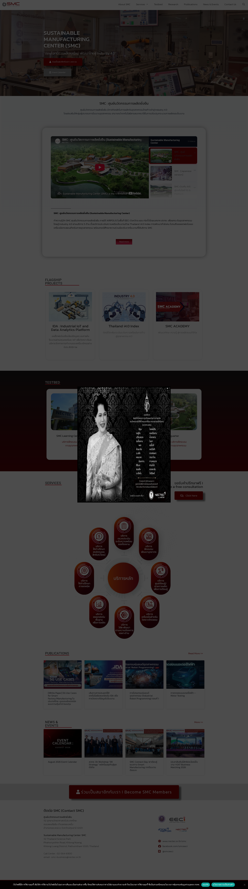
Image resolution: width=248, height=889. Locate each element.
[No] (244, 884)
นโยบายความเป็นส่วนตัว (223, 884)
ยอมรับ (206, 884)
